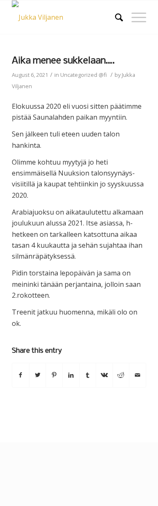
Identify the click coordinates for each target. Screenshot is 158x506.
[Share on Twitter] (37, 375)
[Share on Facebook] (20, 375)
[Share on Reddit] (121, 375)
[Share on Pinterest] (54, 375)
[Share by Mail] (137, 375)
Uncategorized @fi (83, 75)
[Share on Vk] (104, 375)
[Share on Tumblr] (88, 375)
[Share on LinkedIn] (71, 375)
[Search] (115, 17)
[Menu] (134, 17)
